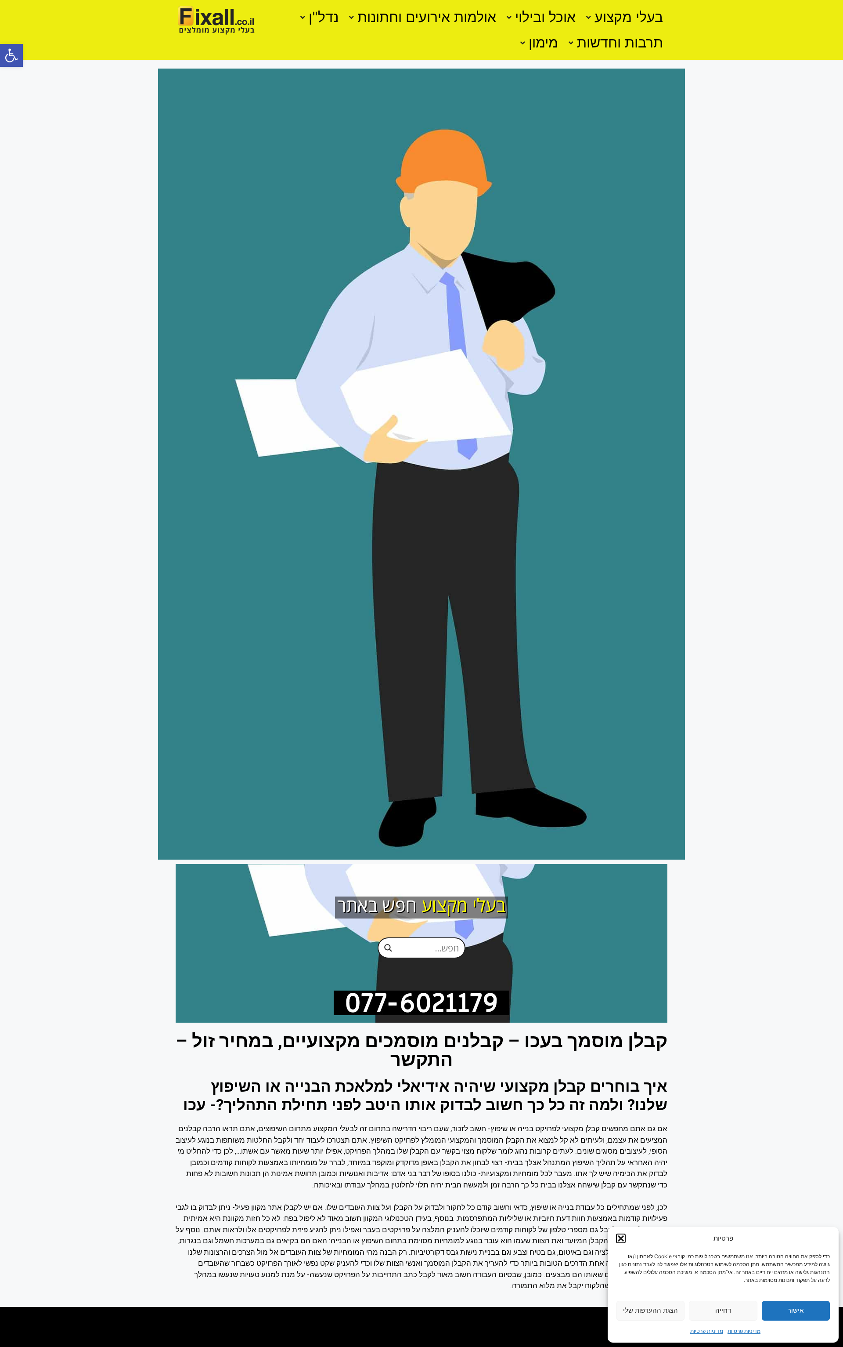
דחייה (723, 1310)
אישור (795, 1310)
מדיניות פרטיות (744, 1331)
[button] (11, 55)
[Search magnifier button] (388, 948)
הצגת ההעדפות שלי (650, 1310)
